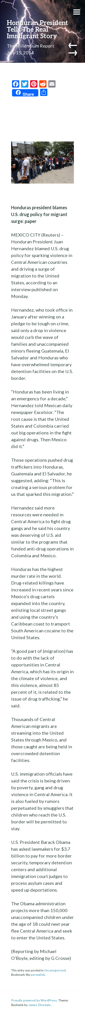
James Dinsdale (39, 1005)
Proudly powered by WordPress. (34, 1000)
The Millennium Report (30, 45)
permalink (38, 974)
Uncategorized (55, 970)
